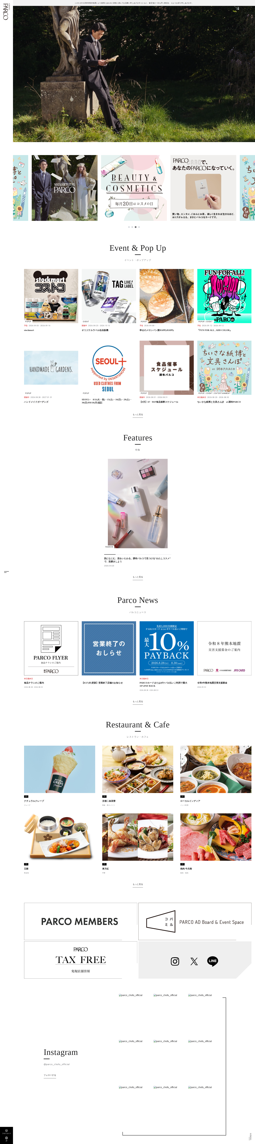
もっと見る (138, 414)
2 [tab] (132, 227)
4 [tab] (139, 227)
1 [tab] (129, 227)
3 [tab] (136, 227)
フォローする (50, 1075)
